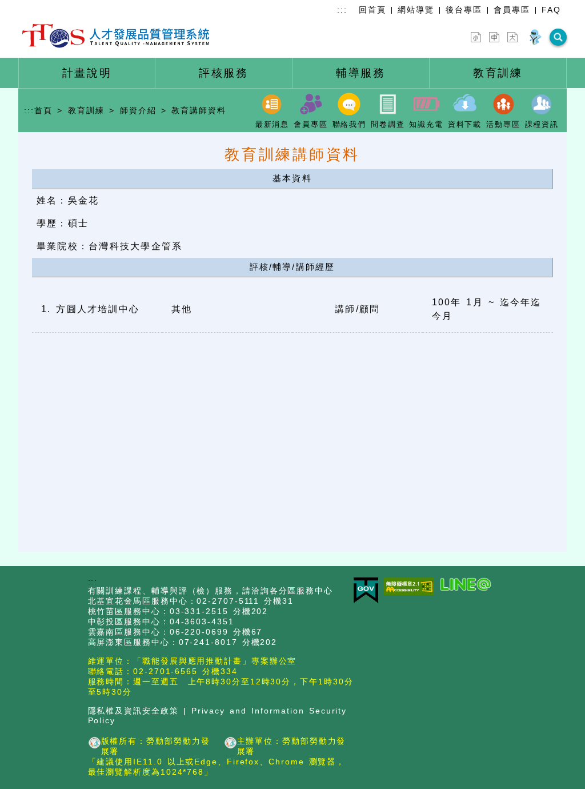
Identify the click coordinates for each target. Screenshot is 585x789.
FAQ (551, 9)
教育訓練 (86, 110)
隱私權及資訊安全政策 (133, 711)
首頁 (43, 110)
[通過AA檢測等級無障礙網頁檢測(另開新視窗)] (412, 587)
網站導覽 (416, 9)
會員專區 (512, 9)
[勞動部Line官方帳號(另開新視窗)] (468, 585)
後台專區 (464, 9)
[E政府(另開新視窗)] (369, 591)
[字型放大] (512, 37)
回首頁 (372, 9)
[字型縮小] (476, 37)
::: (342, 9)
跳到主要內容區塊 (36, 6)
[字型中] (494, 37)
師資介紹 (138, 110)
